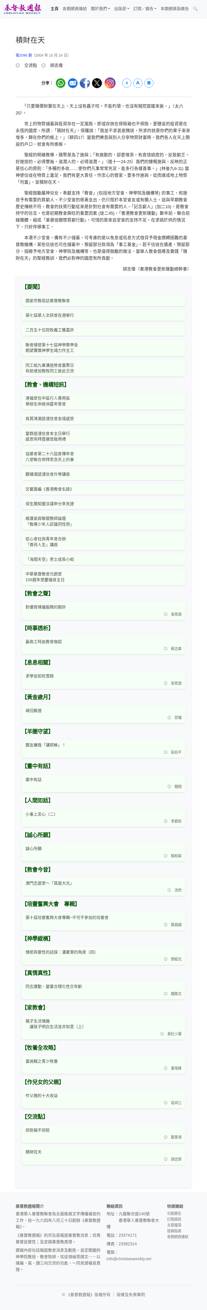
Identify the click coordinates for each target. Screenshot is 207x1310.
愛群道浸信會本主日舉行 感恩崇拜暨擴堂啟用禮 (47, 436)
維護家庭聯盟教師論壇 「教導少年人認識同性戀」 (49, 521)
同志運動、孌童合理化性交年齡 (53, 986)
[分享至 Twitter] (97, 83)
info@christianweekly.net (129, 1259)
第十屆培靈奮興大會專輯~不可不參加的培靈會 (67, 917)
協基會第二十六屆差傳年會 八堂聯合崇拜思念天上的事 (49, 457)
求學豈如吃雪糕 (39, 676)
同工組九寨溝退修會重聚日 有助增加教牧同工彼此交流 (49, 368)
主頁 (54, 9)
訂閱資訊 (174, 1219)
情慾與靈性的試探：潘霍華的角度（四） (61, 952)
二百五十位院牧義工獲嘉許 (49, 330)
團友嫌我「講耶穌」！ (45, 745)
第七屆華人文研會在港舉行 (49, 315)
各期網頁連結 (75, 9)
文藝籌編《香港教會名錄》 (49, 489)
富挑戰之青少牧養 (41, 1061)
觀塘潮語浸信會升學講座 (47, 474)
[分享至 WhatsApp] (61, 83)
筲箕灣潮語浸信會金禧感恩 (49, 419)
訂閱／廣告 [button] (143, 9)
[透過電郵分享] (73, 83)
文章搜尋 (174, 1225)
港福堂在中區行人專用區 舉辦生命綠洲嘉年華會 (47, 401)
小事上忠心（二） (41, 814)
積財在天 (33, 1152)
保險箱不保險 (37, 1130)
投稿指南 (174, 1231)
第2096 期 (24, 55)
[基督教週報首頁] (22, 8)
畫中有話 (33, 780)
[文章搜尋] (202, 9)
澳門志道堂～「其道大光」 (49, 883)
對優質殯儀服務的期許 (45, 607)
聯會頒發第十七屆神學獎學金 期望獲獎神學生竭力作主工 (51, 348)
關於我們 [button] (99, 9)
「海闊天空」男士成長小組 (49, 559)
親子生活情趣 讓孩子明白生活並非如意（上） (55, 1024)
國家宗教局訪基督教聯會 (47, 301)
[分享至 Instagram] (110, 83)
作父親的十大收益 (41, 1096)
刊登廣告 (174, 1213)
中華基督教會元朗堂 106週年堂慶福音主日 (45, 577)
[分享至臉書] (85, 83)
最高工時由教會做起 (43, 642)
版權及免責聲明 (131, 1295)
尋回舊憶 (33, 711)
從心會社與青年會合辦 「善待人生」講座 (45, 542)
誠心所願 (33, 848)
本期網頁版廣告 (175, 9)
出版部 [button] (120, 9)
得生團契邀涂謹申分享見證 (49, 504)
